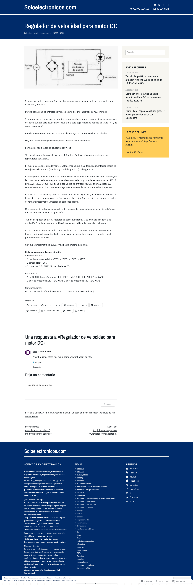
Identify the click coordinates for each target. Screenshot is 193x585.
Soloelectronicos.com (50, 7)
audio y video (82, 474)
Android (80, 468)
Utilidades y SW (83, 568)
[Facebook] (159, 5)
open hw (80, 547)
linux (79, 535)
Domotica (81, 495)
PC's (79, 553)
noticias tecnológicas (86, 541)
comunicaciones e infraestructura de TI (93, 486)
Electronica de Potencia (86, 501)
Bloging (80, 477)
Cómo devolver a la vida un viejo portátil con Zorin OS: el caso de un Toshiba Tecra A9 (143, 97)
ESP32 (79, 513)
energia (80, 510)
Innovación (81, 526)
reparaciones (82, 562)
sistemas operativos (85, 565)
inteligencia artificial (85, 529)
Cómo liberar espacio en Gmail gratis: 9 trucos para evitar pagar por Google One (145, 114)
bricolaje (80, 480)
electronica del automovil (87, 504)
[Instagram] (168, 5)
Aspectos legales (139, 8)
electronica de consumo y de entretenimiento (96, 498)
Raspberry (81, 556)
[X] (163, 5)
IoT (78, 532)
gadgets (80, 516)
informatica (82, 522)
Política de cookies (69, 580)
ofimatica (81, 544)
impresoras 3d (83, 519)
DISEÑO (80, 492)
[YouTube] (155, 5)
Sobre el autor (161, 8)
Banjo (35, 351)
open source (82, 550)
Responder (37, 367)
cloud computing (84, 483)
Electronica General (85, 507)
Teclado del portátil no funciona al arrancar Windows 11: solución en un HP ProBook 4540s (144, 80)
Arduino (80, 471)
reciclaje (80, 559)
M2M (79, 538)
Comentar (108, 404)
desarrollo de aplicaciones (88, 489)
